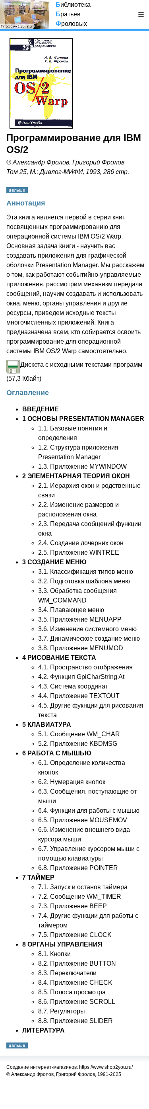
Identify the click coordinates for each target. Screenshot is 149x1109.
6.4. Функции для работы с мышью (88, 810)
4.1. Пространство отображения (85, 667)
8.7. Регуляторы (61, 1011)
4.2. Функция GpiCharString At (81, 676)
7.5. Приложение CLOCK (75, 934)
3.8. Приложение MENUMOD (80, 648)
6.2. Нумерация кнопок (71, 781)
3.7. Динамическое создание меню (89, 638)
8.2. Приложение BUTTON (77, 963)
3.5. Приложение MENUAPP (80, 619)
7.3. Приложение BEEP (72, 906)
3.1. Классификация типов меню (85, 571)
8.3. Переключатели (67, 973)
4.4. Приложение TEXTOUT (79, 695)
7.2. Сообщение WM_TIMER (79, 896)
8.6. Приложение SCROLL (76, 1001)
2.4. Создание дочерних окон (81, 543)
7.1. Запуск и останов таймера (83, 887)
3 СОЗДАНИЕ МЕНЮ (54, 562)
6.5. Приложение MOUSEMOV (82, 820)
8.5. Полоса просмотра (72, 992)
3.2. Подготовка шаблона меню (84, 581)
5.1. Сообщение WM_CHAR (79, 734)
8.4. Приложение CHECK (75, 982)
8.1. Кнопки (54, 954)
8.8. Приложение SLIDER (75, 1020)
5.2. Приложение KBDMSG (77, 743)
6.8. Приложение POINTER (78, 868)
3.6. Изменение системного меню (87, 629)
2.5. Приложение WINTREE (78, 552)
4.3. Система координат (73, 686)
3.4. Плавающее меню (71, 609)
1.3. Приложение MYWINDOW (82, 466)
